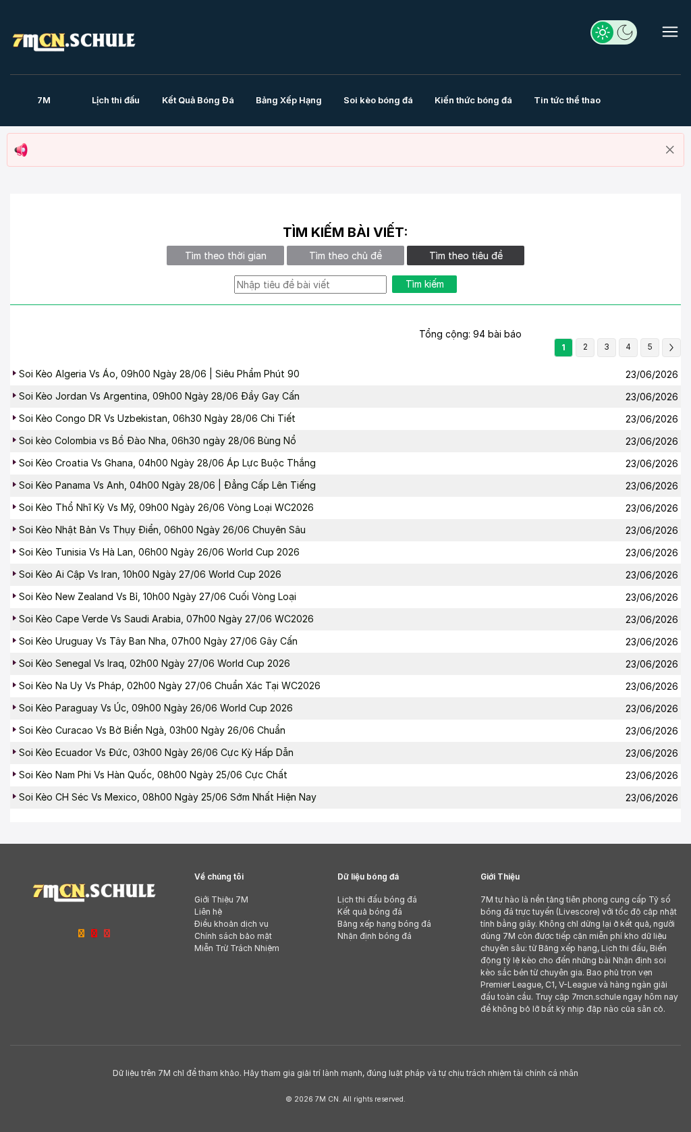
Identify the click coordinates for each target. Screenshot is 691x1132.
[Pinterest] (94, 933)
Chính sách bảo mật (233, 936)
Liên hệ (208, 912)
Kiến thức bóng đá (473, 100)
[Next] (671, 347)
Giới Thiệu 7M (221, 899)
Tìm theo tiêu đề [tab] (466, 255)
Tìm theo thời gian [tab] (226, 255)
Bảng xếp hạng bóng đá (384, 924)
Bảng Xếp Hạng (289, 100)
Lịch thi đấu (116, 100)
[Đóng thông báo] (670, 150)
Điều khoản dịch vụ (231, 924)
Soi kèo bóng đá (378, 100)
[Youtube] (107, 933)
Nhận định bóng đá (374, 936)
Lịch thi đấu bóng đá (377, 899)
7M (44, 100)
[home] (73, 39)
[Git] (81, 933)
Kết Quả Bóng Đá (198, 100)
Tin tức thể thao (567, 100)
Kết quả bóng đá (369, 912)
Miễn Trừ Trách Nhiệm (236, 948)
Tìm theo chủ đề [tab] (345, 255)
